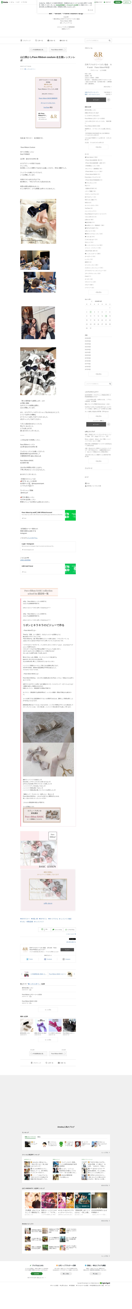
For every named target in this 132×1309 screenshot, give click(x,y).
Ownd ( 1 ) (88, 276)
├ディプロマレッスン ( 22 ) (92, 273)
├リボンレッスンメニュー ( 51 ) (94, 268)
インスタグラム (32, 538)
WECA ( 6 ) (88, 202)
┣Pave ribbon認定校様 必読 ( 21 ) (95, 163)
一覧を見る (98, 147)
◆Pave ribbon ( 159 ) (91, 157)
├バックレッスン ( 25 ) (91, 265)
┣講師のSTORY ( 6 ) (91, 188)
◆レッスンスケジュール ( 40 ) (93, 245)
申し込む (95, 1273)
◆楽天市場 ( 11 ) (89, 222)
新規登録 (118, 2)
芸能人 (39, 1137)
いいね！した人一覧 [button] (71, 934)
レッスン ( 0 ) (89, 259)
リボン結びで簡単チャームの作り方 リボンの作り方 (98, 138)
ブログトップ (27, 40)
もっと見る (48, 1009)
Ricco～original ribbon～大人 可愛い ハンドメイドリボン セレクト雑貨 (98, 440)
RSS (88, 483)
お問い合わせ (48, 903)
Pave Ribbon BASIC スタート (59, 49)
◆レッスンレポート (29, 69)
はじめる (36, 1273)
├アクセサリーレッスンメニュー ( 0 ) (95, 270)
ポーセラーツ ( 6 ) (90, 256)
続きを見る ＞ (108, 86)
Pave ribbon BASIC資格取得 (48, 98)
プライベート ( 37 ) (90, 282)
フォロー (67, 949)
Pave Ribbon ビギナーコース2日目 (95, 118)
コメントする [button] (58, 929)
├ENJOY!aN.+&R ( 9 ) (91, 251)
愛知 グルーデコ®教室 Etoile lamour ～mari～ (98, 404)
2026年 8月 (98, 301)
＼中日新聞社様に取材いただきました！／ (39, 49)
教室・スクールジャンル (92, 94)
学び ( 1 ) (87, 185)
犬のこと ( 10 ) (89, 242)
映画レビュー (56, 1159)
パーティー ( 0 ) (89, 287)
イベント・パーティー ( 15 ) (93, 248)
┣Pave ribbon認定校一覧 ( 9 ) (93, 160)
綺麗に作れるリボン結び (92, 113)
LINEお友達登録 (25, 560)
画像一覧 (52, 40)
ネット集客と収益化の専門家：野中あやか (97, 411)
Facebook (49, 959)
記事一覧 (40, 40)
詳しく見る (66, 1273)
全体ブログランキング (91, 92)
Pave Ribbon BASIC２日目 (92, 126)
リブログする (70, 929)
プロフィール (94, 70)
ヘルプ (108, 1285)
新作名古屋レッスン (90, 110)
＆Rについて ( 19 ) (90, 231)
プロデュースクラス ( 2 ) (92, 194)
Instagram (67, 959)
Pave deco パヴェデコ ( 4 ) (93, 177)
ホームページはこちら (48, 103)
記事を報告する (72, 942)
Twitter (31, 959)
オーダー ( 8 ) (89, 279)
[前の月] (91, 301)
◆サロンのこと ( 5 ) (91, 183)
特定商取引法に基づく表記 (97, 1285)
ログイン (127, 2)
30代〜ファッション (87, 1159)
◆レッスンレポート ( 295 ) (93, 253)
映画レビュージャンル (30, 1137)
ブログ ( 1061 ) (89, 284)
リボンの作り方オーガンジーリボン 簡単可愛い (98, 122)
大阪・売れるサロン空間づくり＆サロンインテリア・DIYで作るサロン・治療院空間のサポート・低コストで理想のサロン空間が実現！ (98, 450)
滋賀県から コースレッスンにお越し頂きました (98, 129)
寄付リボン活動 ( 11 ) (91, 199)
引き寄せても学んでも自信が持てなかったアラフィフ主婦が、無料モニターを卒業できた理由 (98, 407)
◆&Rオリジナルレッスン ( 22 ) (94, 233)
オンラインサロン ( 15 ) (91, 205)
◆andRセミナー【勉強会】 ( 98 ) (94, 225)
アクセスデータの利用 (82, 1285)
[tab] (30, 1137)
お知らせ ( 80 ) (89, 219)
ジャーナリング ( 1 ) (90, 211)
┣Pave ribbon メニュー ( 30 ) (93, 171)
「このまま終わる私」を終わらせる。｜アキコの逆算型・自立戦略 (98, 400)
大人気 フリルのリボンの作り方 (94, 142)
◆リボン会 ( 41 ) (90, 236)
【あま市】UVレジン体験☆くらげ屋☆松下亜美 (98, 455)
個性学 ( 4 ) (88, 262)
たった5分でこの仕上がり (92, 115)
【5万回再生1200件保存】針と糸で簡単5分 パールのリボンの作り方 (98, 134)
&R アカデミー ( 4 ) (90, 197)
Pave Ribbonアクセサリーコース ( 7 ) (95, 214)
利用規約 (72, 1285)
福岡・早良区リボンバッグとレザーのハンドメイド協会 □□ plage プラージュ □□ (98, 435)
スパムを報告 (55, 1285)
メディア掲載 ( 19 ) (90, 191)
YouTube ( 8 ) (89, 208)
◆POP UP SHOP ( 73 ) (91, 228)
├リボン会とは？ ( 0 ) (91, 239)
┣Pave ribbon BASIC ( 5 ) (92, 174)
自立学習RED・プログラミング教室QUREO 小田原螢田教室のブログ (98, 395)
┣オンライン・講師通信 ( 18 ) (93, 168)
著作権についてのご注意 (94, 486)
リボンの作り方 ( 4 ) (90, 217)
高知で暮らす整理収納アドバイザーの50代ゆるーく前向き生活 (98, 444)
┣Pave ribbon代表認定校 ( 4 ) (93, 180)
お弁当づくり (27, 1159)
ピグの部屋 (103, 70)
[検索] (109, 40)
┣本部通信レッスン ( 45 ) (92, 165)
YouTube (46, 107)
